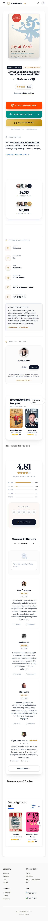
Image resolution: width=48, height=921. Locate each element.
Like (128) (18, 674)
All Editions (13, 327)
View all (34, 806)
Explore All (36, 401)
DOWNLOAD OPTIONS (22, 114)
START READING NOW (26, 105)
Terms (5, 879)
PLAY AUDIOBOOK (26, 123)
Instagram (6, 899)
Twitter (5, 896)
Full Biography (23, 380)
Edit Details (24, 327)
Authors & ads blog (33, 879)
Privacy (5, 882)
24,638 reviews (28, 93)
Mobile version (24, 915)
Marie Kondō (24, 79)
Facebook (6, 893)
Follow (34, 367)
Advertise (29, 876)
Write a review (25, 522)
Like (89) (15, 761)
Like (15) (18, 723)
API (27, 882)
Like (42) (18, 624)
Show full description (16, 154)
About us (6, 873)
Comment (31, 624)
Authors (28, 873)
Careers (6, 876)
